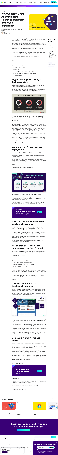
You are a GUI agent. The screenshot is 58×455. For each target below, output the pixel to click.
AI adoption (40, 117)
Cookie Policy (8, 450)
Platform (17, 2)
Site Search (35, 2)
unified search (20, 260)
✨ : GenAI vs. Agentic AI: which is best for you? (28, 5)
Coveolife (45, 2)
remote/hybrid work (51, 64)
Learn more (14, 361)
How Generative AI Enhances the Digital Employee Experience (29, 451)
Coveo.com (3, 444)
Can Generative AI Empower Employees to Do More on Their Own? (30, 194)
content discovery (51, 66)
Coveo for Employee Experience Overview (26, 142)
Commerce (25, 2)
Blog (10, 2)
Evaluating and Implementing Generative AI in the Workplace (29, 385)
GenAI (45, 346)
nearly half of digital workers (17, 129)
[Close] (23, 449)
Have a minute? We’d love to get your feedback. (20, 389)
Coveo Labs (40, 2)
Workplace (30, 2)
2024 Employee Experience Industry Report (35, 153)
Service (21, 2)
